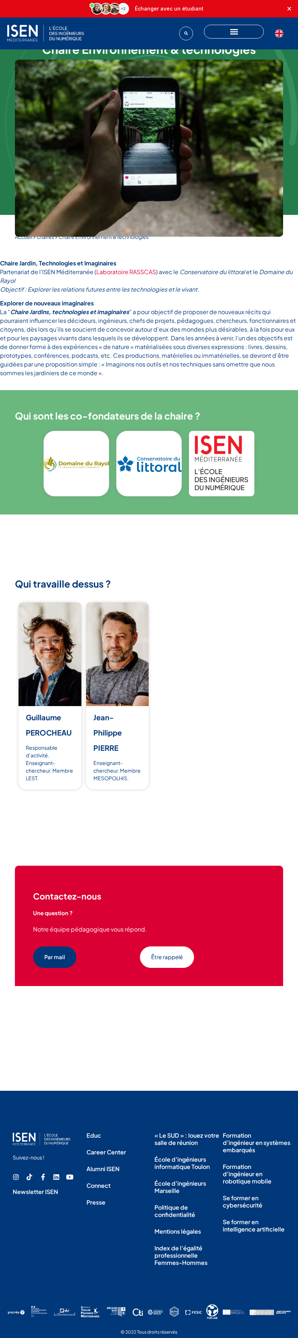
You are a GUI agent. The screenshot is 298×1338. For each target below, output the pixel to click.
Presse (95, 1202)
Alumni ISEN (103, 1169)
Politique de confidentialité (174, 1210)
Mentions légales (177, 1231)
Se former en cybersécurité (242, 1201)
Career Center (106, 1152)
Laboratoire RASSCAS (126, 272)
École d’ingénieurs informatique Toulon (182, 1162)
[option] (281, 33)
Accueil (23, 236)
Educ (93, 1135)
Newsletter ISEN (35, 1191)
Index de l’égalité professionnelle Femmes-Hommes (181, 1255)
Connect (98, 1185)
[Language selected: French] (281, 33)
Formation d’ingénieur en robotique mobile (247, 1174)
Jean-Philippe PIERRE (107, 732)
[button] (186, 33)
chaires (45, 236)
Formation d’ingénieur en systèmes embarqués (256, 1142)
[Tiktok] (29, 1177)
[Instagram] (16, 1177)
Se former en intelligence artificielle (254, 1225)
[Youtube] (70, 1177)
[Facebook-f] (43, 1177)
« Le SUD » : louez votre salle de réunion (186, 1138)
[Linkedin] (56, 1177)
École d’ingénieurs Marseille (180, 1186)
